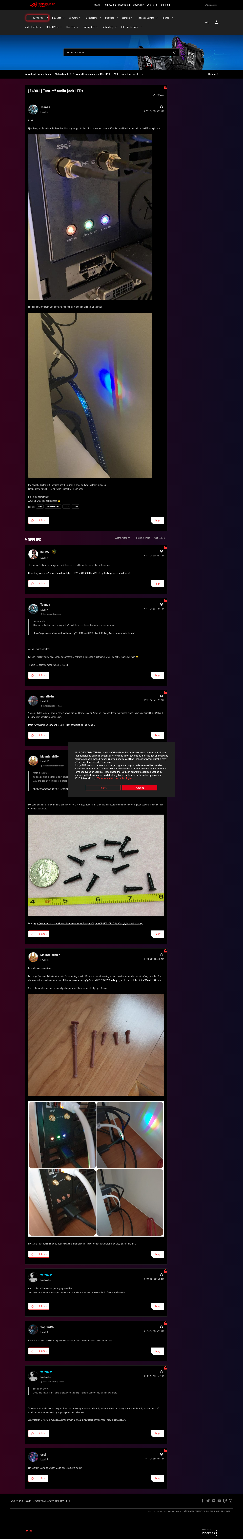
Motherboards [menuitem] (31, 27)
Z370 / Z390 (104, 74)
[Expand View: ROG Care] (63, 18)
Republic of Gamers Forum (38, 74)
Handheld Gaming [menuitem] (146, 18)
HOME (28, 1501)
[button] (32, 520)
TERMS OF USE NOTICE (156, 1511)
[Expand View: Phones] (171, 18)
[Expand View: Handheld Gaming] (156, 18)
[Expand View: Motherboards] (40, 27)
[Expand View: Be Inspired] (46, 18)
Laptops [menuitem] (126, 18)
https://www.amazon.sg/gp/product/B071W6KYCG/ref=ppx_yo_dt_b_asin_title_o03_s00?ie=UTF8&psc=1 (112, 980)
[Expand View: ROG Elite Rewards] (140, 27)
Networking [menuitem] (108, 27)
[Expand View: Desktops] (116, 18)
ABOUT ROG (16, 1501)
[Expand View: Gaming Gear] (97, 27)
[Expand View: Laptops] (132, 18)
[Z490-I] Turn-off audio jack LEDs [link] (128, 74)
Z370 (66, 507)
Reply (158, 520)
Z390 (75, 507)
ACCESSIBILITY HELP (58, 1501)
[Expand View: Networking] (115, 27)
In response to (52, 614)
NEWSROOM (39, 1501)
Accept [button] (140, 787)
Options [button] (212, 74)
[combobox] (121, 52)
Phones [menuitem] (165, 18)
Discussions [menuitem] (91, 18)
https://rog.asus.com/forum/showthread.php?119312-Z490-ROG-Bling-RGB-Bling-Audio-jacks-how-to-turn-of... (79, 573)
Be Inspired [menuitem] (38, 17)
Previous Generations (84, 74)
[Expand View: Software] (80, 18)
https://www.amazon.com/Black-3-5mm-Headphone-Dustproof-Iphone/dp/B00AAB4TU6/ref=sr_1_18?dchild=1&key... (88, 923)
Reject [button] (103, 787)
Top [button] (30, 1531)
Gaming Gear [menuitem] (89, 27)
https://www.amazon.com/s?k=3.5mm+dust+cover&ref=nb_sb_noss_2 (61, 725)
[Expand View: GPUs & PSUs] (61, 27)
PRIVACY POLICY (175, 1511)
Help (207, 22)
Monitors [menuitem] (70, 27)
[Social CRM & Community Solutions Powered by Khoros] (209, 1532)
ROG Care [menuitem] (56, 18)
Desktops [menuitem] (109, 18)
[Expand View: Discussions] (99, 18)
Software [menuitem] (73, 18)
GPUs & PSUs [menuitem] (52, 27)
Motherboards (62, 74)
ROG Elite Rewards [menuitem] (129, 27)
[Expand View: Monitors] (77, 27)
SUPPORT (165, 5)
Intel (40, 507)
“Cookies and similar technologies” (115, 778)
